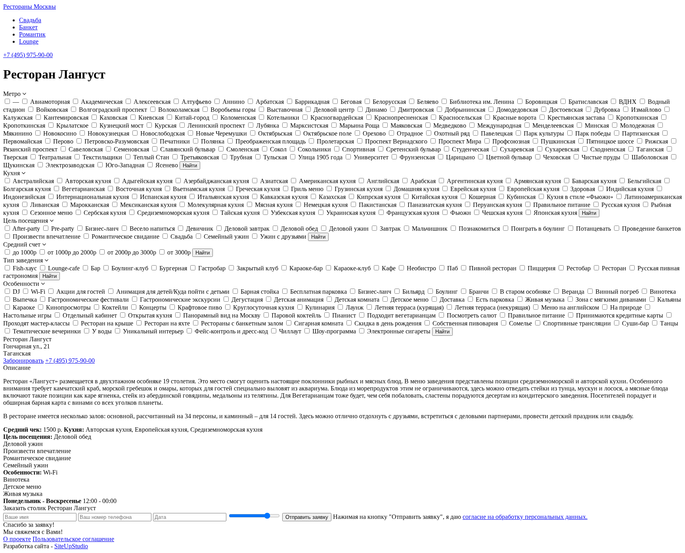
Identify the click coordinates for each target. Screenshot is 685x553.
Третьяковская (199, 157)
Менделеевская (553, 125)
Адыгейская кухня (147, 181)
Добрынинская (465, 109)
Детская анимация (298, 299)
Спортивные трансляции (577, 323)
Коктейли (115, 307)
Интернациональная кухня (92, 196)
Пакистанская (377, 204)
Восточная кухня (139, 189)
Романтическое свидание (125, 236)
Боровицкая (541, 101)
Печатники (175, 141)
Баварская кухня (594, 181)
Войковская (52, 109)
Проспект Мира (459, 141)
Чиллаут (290, 331)
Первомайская (22, 141)
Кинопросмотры (68, 307)
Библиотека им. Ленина (482, 101)
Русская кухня (620, 204)
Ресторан (614, 268)
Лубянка (267, 125)
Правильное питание (561, 204)
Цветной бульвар (509, 157)
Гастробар (212, 268)
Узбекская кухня (293, 212)
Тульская (275, 157)
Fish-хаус (25, 268)
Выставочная (284, 109)
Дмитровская (416, 109)
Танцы (669, 323)
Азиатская (274, 181)
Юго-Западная (124, 165)
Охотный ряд (452, 133)
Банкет (28, 27)
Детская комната (357, 299)
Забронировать (23, 360)
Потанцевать (593, 228)
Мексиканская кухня (148, 204)
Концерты (152, 307)
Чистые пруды (601, 157)
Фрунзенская (417, 157)
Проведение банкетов (651, 228)
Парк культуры (544, 133)
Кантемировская (66, 117)
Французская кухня (413, 212)
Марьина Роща (359, 125)
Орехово (374, 133)
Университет (371, 157)
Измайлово (646, 109)
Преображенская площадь (270, 141)
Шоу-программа (334, 331)
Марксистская (309, 125)
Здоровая (582, 189)
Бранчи (479, 291)
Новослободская (162, 133)
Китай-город (192, 117)
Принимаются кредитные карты (619, 315)
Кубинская (521, 196)
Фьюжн (460, 212)
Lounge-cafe (64, 268)
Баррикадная (312, 101)
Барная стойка (260, 291)
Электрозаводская (70, 165)
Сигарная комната (318, 323)
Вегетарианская (83, 189)
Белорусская (389, 101)
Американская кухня (327, 181)
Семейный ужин (226, 236)
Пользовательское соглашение (73, 539)
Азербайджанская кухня (216, 181)
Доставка (452, 299)
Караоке (24, 307)
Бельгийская (644, 181)
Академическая (101, 101)
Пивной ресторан (493, 268)
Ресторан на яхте (167, 323)
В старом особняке (525, 291)
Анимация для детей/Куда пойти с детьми (173, 291)
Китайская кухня (434, 196)
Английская (383, 181)
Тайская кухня (240, 212)
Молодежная (637, 125)
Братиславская (588, 101)
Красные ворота (514, 117)
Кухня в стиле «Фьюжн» (580, 196)
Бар (95, 268)
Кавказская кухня (284, 196)
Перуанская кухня (497, 204)
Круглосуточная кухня (263, 307)
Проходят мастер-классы (36, 323)
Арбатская (270, 101)
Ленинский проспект (216, 125)
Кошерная (482, 196)
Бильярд (413, 291)
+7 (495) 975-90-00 (28, 55)
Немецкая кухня (326, 204)
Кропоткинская (637, 117)
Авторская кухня (88, 181)
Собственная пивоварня (465, 323)
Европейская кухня (533, 189)
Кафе (389, 268)
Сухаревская (517, 149)
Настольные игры (27, 315)
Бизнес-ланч (102, 228)
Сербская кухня (105, 212)
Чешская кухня (502, 212)
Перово (63, 141)
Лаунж (355, 307)
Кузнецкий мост (121, 125)
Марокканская (89, 204)
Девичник (199, 228)
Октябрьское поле (327, 133)
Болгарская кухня (27, 189)
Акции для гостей (80, 291)
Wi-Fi (38, 291)
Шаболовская (649, 157)
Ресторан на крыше (107, 323)
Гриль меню (307, 189)
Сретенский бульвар (413, 149)
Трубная (241, 157)
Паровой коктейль (296, 315)
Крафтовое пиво (200, 307)
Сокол (278, 149)
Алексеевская (152, 101)
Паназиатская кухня (435, 204)
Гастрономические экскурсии (180, 299)
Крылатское (72, 125)
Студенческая (470, 149)
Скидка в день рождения (387, 323)
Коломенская (238, 117)
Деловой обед (299, 228)
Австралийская (33, 181)
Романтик (32, 34)
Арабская (423, 181)
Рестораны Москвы (29, 6)
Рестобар (578, 268)
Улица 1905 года (320, 157)
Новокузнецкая (108, 133)
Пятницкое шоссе (610, 141)
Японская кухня (555, 212)
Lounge (28, 41)
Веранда (573, 291)
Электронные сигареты (399, 331)
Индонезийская (24, 196)
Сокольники (314, 149)
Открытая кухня (150, 315)
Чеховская (556, 157)
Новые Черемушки (221, 133)
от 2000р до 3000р (131, 252)
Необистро (421, 268)
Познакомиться (479, 228)
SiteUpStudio (71, 546)
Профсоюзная (511, 141)
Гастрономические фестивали (88, 299)
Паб (452, 268)
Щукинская (18, 165)
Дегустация (247, 299)
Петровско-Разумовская (116, 141)
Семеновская (131, 149)
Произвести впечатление (46, 236)
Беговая (351, 101)
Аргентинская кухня (475, 181)
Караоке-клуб (352, 268)
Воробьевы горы (233, 109)
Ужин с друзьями (283, 236)
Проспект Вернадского (396, 141)
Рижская (656, 141)
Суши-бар (635, 323)
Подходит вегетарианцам (401, 315)
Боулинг (447, 291)
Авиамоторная (50, 101)
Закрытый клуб (257, 268)
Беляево (427, 101)
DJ (16, 291)
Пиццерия (541, 268)
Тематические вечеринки (47, 331)
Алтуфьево (196, 101)
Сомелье (520, 323)
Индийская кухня (630, 189)
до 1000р (24, 252)
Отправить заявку (306, 517)
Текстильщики (102, 157)
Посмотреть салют (472, 315)
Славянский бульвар (187, 149)
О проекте (17, 539)
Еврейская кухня (473, 189)
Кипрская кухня (378, 196)
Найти (190, 165)
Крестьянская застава (576, 117)
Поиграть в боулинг (538, 228)
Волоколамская (178, 109)
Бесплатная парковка (318, 291)
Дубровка (607, 109)
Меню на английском (570, 307)
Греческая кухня (258, 189)
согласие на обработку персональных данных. (525, 516)
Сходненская (607, 149)
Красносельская (460, 117)
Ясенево (166, 165)
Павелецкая (497, 133)
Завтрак (390, 228)
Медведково (449, 125)
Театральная (54, 157)
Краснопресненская (401, 117)
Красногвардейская (336, 117)
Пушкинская (558, 141)
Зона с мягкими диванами (611, 299)
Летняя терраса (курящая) (409, 307)
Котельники (283, 117)
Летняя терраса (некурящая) (492, 307)
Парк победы (593, 133)
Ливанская (44, 204)
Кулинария (320, 307)
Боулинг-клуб (129, 268)
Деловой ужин (349, 228)
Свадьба (30, 20)
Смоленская (242, 149)
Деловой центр (334, 109)
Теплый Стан (151, 157)
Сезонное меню (51, 212)
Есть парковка (495, 299)
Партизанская (640, 133)
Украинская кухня (350, 212)
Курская (165, 125)
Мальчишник (430, 228)
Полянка (212, 141)
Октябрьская (275, 133)
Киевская (151, 117)
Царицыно (460, 157)
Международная (499, 125)
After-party (26, 228)
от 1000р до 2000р (72, 252)
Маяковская (406, 125)
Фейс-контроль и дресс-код (231, 331)
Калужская (18, 117)
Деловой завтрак (247, 228)
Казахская (332, 196)
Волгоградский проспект (113, 109)
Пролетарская (335, 141)
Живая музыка (544, 299)
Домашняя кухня (416, 189)
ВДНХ (628, 101)
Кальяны (669, 299)
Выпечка (25, 299)
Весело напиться (152, 228)
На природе (626, 307)
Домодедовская (517, 109)
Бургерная (173, 268)
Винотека (663, 291)
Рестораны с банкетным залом (242, 323)
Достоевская (566, 109)
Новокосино (60, 133)
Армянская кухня (537, 181)
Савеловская (86, 149)
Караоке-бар (306, 268)
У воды (102, 331)
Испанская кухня (163, 196)
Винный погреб (617, 291)
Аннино (233, 101)
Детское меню (409, 299)
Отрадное (410, 133)
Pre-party (62, 228)
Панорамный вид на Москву (221, 315)
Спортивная (358, 149)
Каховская (113, 117)
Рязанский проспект (30, 149)
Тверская (15, 157)
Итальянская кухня (223, 196)
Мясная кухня (274, 204)
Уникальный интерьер (153, 331)
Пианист (344, 315)
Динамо (376, 109)
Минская (597, 125)
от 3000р (179, 252)
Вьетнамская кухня (199, 189)
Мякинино (17, 133)
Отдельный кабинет (90, 315)
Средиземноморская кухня (173, 212)
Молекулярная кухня (216, 204)
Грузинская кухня (359, 189)
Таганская (650, 149)
